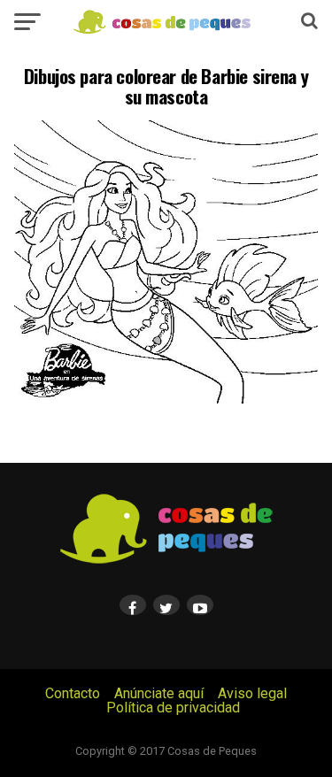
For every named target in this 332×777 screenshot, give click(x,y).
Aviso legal (252, 693)
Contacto (72, 693)
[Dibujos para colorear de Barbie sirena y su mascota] (166, 398)
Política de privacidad (173, 707)
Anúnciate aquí (159, 693)
